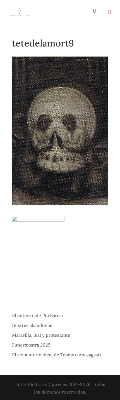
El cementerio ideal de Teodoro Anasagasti (56, 354)
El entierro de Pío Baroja (37, 315)
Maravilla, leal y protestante (41, 335)
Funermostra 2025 (31, 345)
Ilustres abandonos (32, 325)
